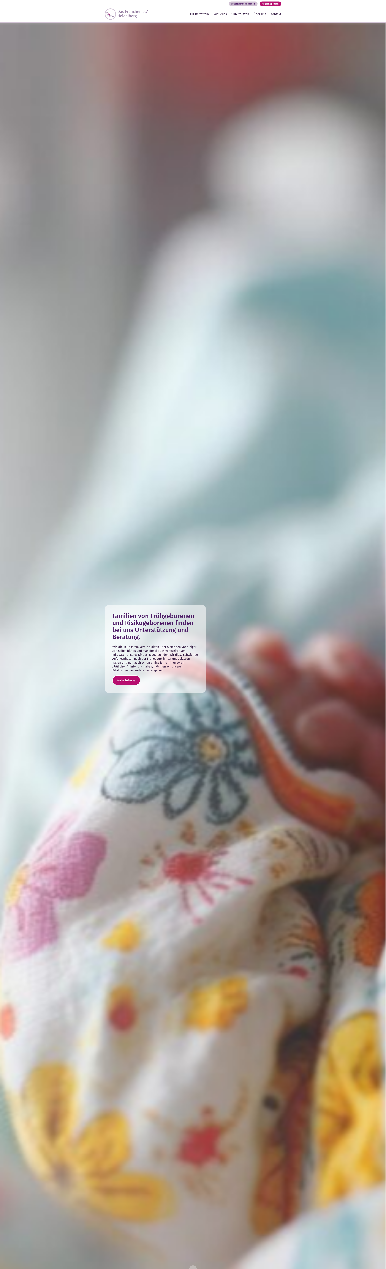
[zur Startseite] (126, 14)
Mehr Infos (124, 680)
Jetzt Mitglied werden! (244, 4)
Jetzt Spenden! (272, 4)
